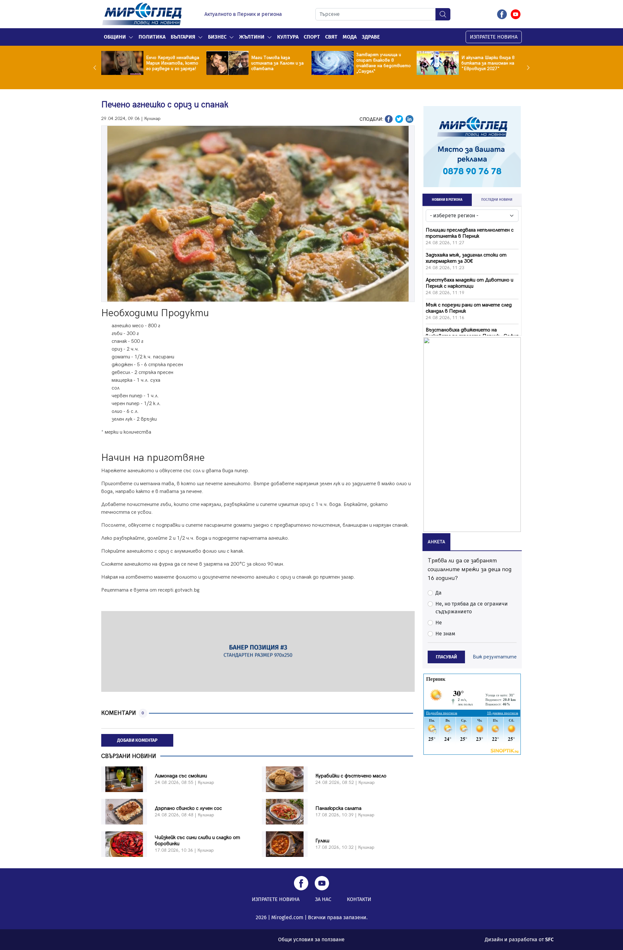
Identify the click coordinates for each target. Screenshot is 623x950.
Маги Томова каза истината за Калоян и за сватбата (277, 63)
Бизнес (217, 37)
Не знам (445, 634)
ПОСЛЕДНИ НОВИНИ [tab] (496, 200)
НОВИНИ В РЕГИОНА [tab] (447, 200)
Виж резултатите (495, 657)
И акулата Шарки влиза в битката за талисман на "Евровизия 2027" (488, 63)
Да (438, 593)
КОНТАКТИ (359, 899)
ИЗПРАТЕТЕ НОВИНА (494, 37)
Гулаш (322, 841)
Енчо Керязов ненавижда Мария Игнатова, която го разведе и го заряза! (172, 63)
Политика (152, 37)
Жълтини (251, 37)
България (183, 37)
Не (438, 622)
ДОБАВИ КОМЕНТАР (137, 740)
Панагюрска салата (338, 808)
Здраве (371, 37)
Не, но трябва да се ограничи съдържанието (471, 608)
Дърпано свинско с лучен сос (188, 808)
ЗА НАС (323, 899)
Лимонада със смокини (181, 776)
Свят (331, 37)
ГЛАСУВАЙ (446, 657)
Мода (350, 37)
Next (526, 67)
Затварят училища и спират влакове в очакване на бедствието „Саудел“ (383, 63)
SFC (549, 939)
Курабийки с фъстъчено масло (350, 776)
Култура (288, 37)
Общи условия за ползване (311, 939)
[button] (131, 37)
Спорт (312, 37)
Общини (115, 37)
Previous (96, 67)
